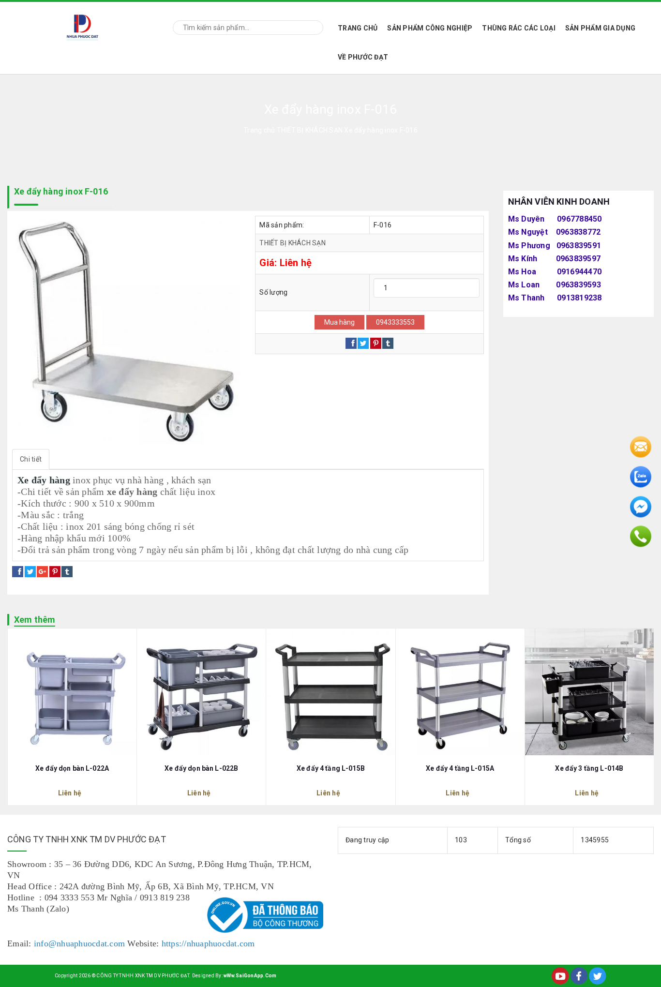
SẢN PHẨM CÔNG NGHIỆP (429, 28)
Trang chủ (357, 28)
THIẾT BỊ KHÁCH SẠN (292, 243)
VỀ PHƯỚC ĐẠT (363, 57)
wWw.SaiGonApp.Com (250, 975)
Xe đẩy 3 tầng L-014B (589, 768)
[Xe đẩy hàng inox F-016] (126, 330)
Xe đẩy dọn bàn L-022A (72, 768)
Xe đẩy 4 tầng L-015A (460, 768)
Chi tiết (31, 459)
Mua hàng (339, 322)
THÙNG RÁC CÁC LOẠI (519, 28)
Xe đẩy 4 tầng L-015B (331, 768)
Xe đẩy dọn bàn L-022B (201, 768)
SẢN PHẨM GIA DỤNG (600, 28)
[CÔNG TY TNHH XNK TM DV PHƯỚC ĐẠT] (82, 26)
